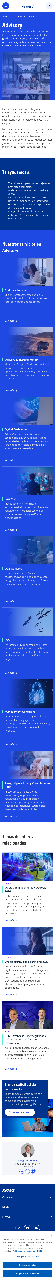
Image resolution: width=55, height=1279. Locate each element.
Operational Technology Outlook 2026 (25, 889)
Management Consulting (20, 711)
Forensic (10, 499)
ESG (7, 640)
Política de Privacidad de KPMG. (27, 1251)
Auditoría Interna (16, 290)
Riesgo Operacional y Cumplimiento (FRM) (27, 785)
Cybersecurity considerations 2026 (26, 961)
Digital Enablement (17, 429)
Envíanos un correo (19, 1112)
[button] (21, 1171)
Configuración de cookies (27, 1257)
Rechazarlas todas (27, 1265)
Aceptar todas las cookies (27, 1273)
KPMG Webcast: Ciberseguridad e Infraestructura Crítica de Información (26, 1039)
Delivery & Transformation (21, 359)
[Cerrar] (51, 1235)
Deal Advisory (13, 568)
